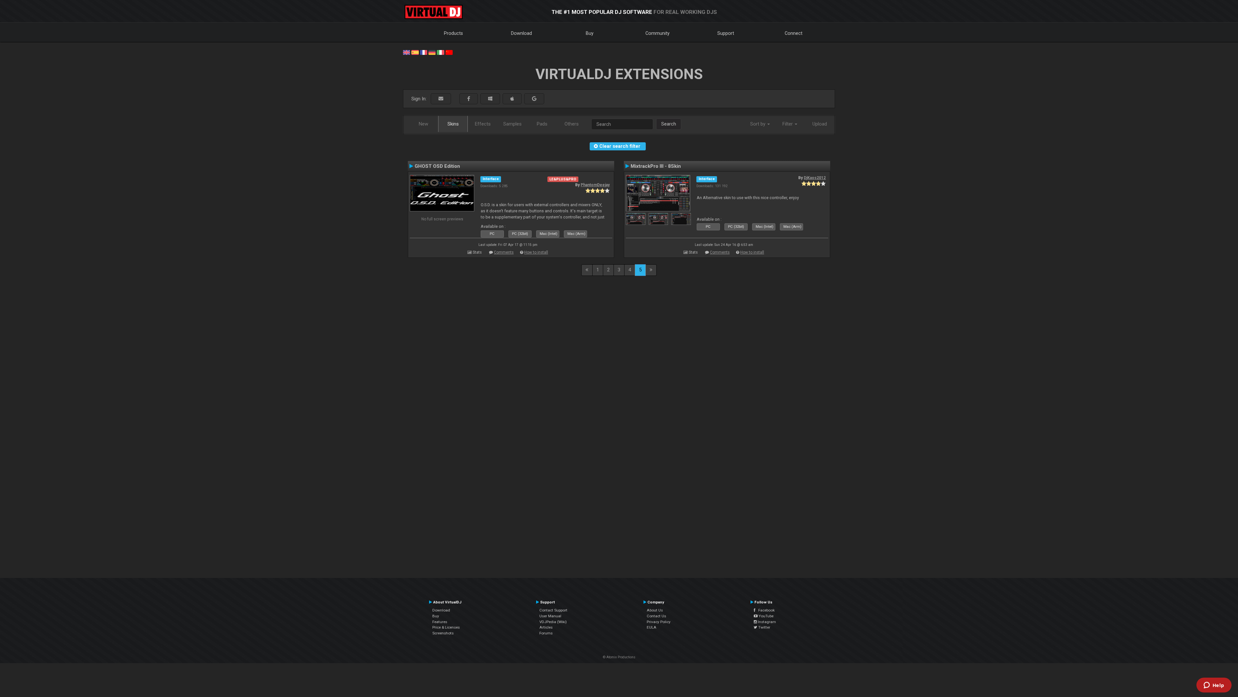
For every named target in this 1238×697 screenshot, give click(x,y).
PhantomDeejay (595, 185)
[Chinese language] (449, 52)
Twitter (763, 627)
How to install (536, 252)
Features (439, 622)
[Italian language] (440, 52)
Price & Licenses (446, 627)
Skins (453, 124)
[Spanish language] (414, 52)
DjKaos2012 (815, 178)
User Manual (550, 616)
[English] (406, 52)
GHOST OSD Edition (437, 166)
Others (572, 124)
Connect (793, 33)
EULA (651, 627)
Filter (788, 124)
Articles (546, 627)
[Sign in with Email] (441, 99)
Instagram (766, 622)
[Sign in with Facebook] (468, 99)
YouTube (765, 616)
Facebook (765, 610)
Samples (512, 124)
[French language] (423, 52)
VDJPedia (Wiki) (553, 622)
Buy (590, 33)
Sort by (758, 124)
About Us (655, 610)
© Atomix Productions (619, 657)
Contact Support (553, 610)
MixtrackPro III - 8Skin (656, 166)
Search (668, 124)
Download (521, 33)
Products (453, 33)
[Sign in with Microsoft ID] (490, 99)
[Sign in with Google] (534, 99)
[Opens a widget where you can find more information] (1214, 686)
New (423, 124)
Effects (483, 124)
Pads (542, 124)
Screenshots (443, 633)
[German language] (432, 52)
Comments (504, 252)
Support (725, 33)
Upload (819, 124)
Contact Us (656, 616)
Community (657, 33)
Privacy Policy (659, 622)
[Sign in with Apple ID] (512, 99)
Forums (546, 633)
